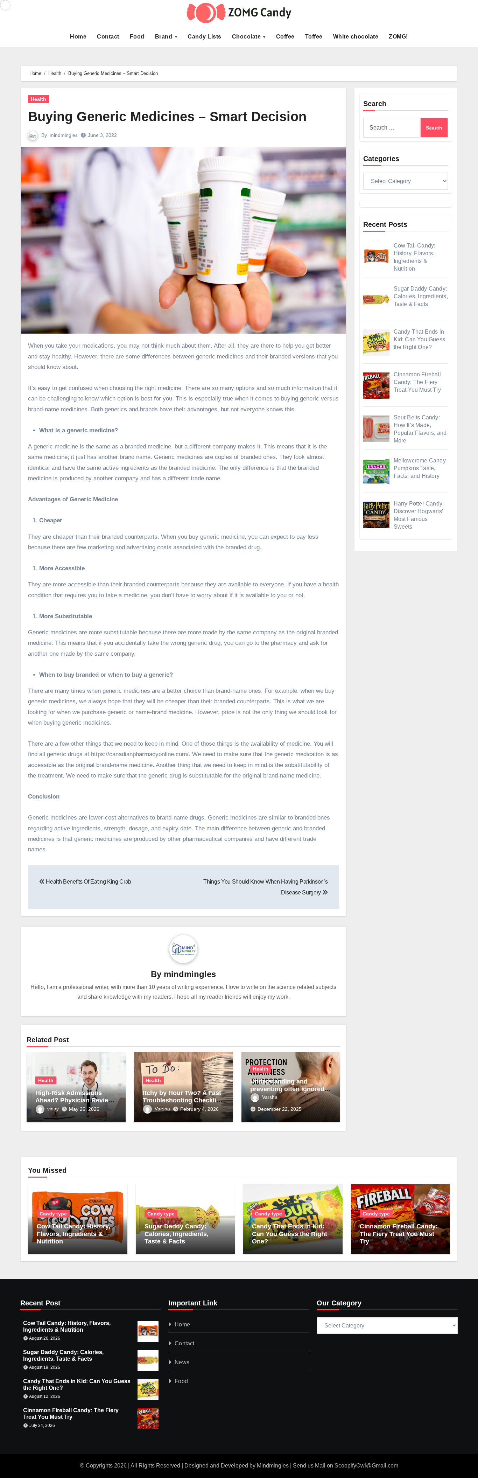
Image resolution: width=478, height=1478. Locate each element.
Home (78, 37)
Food (137, 37)
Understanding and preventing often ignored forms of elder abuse (287, 1089)
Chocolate (247, 37)
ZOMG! (398, 37)
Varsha (162, 1108)
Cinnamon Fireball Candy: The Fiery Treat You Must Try (399, 1234)
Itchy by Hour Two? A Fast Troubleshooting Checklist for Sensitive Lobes (182, 1100)
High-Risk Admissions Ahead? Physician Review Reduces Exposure (74, 1100)
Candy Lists (205, 37)
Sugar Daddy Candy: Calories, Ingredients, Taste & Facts (177, 1234)
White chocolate (356, 37)
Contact (108, 37)
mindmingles (64, 135)
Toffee (314, 37)
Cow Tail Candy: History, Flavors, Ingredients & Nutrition (73, 1234)
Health (38, 99)
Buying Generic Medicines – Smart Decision (167, 116)
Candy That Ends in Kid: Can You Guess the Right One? (289, 1234)
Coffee (285, 37)
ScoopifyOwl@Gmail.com (366, 1466)
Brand (164, 37)
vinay (53, 1108)
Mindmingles (273, 1466)
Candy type (53, 1213)
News (182, 1362)
